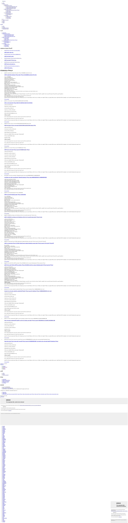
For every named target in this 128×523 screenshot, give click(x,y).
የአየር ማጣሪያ (6, 38)
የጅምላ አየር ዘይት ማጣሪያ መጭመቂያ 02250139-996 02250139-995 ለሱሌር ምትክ (20, 125)
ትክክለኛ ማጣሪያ (9, 16)
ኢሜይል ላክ (2, 396)
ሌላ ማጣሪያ (6, 15)
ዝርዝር (8, 99)
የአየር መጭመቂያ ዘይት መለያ (53, 394)
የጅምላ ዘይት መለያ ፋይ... (9, 52)
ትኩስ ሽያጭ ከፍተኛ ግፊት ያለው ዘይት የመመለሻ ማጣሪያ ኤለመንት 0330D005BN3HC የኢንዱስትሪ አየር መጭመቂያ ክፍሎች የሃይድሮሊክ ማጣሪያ (31, 341)
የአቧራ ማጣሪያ (8, 14)
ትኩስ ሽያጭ (6, 4)
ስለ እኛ (3, 21)
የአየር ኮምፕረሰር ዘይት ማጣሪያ (11, 8)
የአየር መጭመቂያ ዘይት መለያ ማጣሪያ (28, 394)
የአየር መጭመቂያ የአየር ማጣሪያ (11, 7)
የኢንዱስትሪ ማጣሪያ (7, 12)
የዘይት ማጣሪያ (6, 39)
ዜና (2, 19)
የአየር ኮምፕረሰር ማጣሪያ (8, 5)
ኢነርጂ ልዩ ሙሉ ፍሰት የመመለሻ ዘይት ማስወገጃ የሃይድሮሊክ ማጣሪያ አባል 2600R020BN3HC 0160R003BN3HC (25, 177)
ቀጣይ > (2, 363)
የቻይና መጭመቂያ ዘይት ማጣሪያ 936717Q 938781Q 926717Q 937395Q (18, 102)
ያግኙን (3, 22)
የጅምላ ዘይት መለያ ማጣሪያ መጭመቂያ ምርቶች (9, 394)
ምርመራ (5, 99)
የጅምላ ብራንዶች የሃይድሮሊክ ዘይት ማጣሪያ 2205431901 (15, 194)
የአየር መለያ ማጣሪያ (38, 394)
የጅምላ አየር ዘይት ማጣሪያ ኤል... (10, 60)
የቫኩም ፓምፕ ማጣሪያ (7, 9)
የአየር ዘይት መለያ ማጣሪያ (45, 394)
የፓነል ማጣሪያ (8, 18)
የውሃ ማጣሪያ (8, 17)
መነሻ (3, 26)
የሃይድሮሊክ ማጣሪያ (9, 13)
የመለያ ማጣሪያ (20, 394)
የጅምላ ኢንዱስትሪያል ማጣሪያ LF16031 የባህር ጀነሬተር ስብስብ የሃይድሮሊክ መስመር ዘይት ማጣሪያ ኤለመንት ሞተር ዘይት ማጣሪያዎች (29, 243)
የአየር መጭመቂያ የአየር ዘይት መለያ (11, 6)
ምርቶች (3, 3)
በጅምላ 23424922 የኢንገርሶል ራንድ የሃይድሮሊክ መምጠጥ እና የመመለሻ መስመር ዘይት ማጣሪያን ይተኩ (23, 217)
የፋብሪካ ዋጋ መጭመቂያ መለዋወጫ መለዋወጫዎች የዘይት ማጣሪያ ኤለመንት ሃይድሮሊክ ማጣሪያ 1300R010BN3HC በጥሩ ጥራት (28, 291)
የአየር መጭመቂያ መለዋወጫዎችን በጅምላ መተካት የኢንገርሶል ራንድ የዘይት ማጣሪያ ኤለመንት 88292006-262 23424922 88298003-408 (29, 320)
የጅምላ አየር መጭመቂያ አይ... (9, 64)
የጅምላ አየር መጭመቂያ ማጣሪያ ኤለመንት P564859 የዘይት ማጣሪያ (17, 149)
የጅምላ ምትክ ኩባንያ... (8, 67)
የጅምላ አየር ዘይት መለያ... (9, 56)
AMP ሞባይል (4, 393)
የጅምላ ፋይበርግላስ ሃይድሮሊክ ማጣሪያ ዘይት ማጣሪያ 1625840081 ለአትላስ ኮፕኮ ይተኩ (20, 74)
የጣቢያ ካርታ (4, 392)
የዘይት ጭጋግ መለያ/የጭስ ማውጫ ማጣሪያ (12, 10)
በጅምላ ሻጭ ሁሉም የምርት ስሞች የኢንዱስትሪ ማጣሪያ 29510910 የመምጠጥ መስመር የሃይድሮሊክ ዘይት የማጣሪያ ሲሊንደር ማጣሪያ (28, 265)
